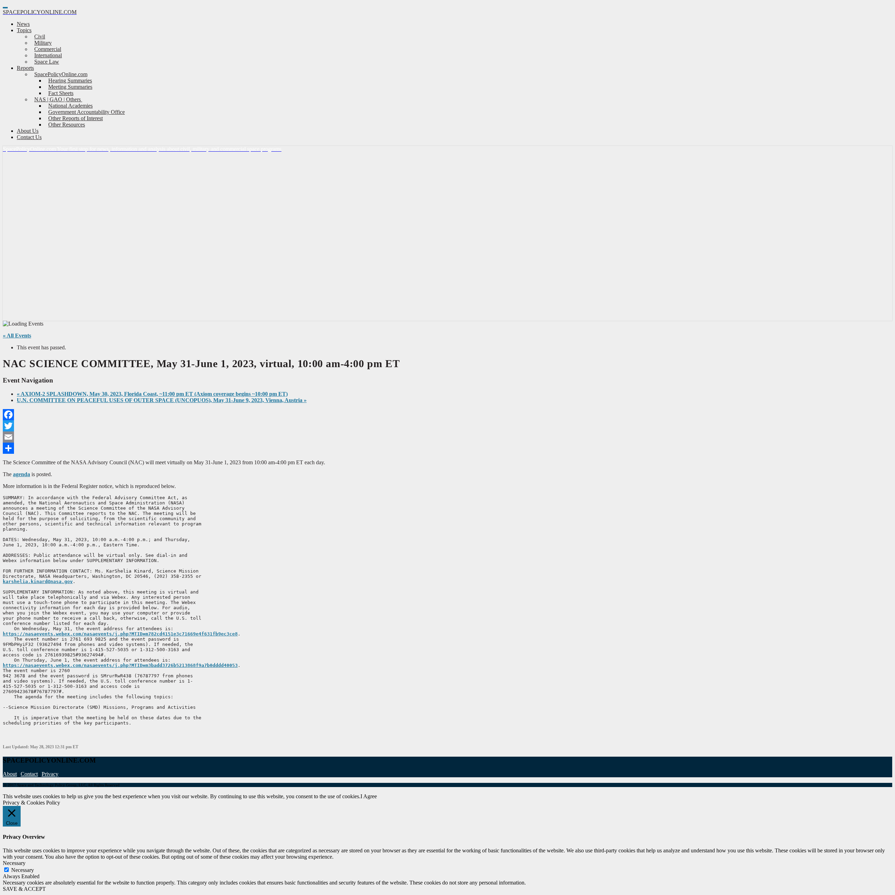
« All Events (17, 336)
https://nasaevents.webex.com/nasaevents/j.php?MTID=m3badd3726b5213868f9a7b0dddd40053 (120, 665)
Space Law (46, 62)
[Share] (447, 448)
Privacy (50, 774)
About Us (27, 131)
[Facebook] (447, 414)
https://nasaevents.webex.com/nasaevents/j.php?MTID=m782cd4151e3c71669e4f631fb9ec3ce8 (120, 633)
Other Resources (66, 125)
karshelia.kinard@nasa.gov (38, 581)
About (10, 774)
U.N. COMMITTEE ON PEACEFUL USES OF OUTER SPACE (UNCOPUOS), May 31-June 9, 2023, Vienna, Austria (162, 400)
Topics (24, 30)
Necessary (22, 870)
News (23, 24)
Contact (29, 774)
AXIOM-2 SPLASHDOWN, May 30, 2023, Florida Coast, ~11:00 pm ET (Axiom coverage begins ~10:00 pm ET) (152, 394)
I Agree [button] (368, 796)
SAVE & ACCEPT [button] (24, 889)
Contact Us (29, 137)
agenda (21, 474)
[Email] (447, 437)
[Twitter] (447, 425)
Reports (25, 68)
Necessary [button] (14, 863)
